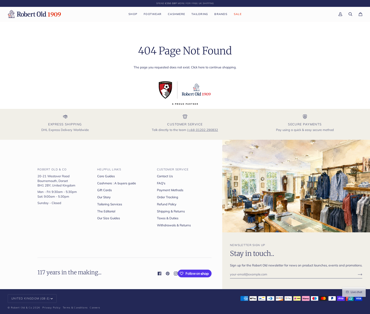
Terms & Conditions (75, 307)
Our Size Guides (108, 218)
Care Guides (106, 176)
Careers (95, 307)
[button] (132, 14)
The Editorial (106, 211)
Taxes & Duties (167, 218)
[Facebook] (159, 273)
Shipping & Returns (171, 211)
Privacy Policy (51, 307)
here (201, 67)
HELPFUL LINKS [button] (109, 169)
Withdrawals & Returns (174, 225)
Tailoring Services (109, 204)
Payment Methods (170, 190)
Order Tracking (167, 197)
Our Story (104, 197)
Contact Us (165, 176)
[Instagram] (176, 273)
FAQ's (161, 183)
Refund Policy (166, 204)
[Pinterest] (168, 273)
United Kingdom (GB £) (30, 298)
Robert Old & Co (21, 307)
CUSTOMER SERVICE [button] (173, 169)
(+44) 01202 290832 (202, 130)
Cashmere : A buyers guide (116, 183)
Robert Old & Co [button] (52, 169)
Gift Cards (104, 190)
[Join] (356, 274)
